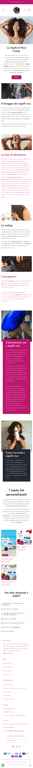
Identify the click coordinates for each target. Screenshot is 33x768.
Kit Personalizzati (7, 667)
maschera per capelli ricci (14, 177)
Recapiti (24, 764)
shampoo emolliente (16, 112)
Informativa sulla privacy (9, 762)
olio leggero (16, 295)
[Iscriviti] (25, 740)
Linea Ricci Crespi (8, 663)
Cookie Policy (6, 695)
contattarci (19, 522)
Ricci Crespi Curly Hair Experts (12, 759)
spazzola (27, 243)
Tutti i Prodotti (7, 670)
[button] (3, 10)
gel (5, 243)
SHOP (16, 77)
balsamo (25, 163)
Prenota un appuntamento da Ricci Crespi (14, 688)
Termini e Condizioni (8, 699)
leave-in (26, 241)
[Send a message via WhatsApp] (3, 765)
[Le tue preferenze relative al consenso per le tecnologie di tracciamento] (30, 765)
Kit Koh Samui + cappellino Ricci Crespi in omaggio (7, 559)
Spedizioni (6, 674)
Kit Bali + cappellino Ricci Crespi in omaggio (23, 547)
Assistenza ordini (7, 684)
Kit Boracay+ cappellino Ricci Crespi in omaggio (8, 582)
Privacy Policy (7, 692)
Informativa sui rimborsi (26, 759)
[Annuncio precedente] (3, 2)
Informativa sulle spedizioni (14, 764)
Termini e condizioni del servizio (23, 762)
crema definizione (16, 241)
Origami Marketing (18, 731)
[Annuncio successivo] (30, 2)
